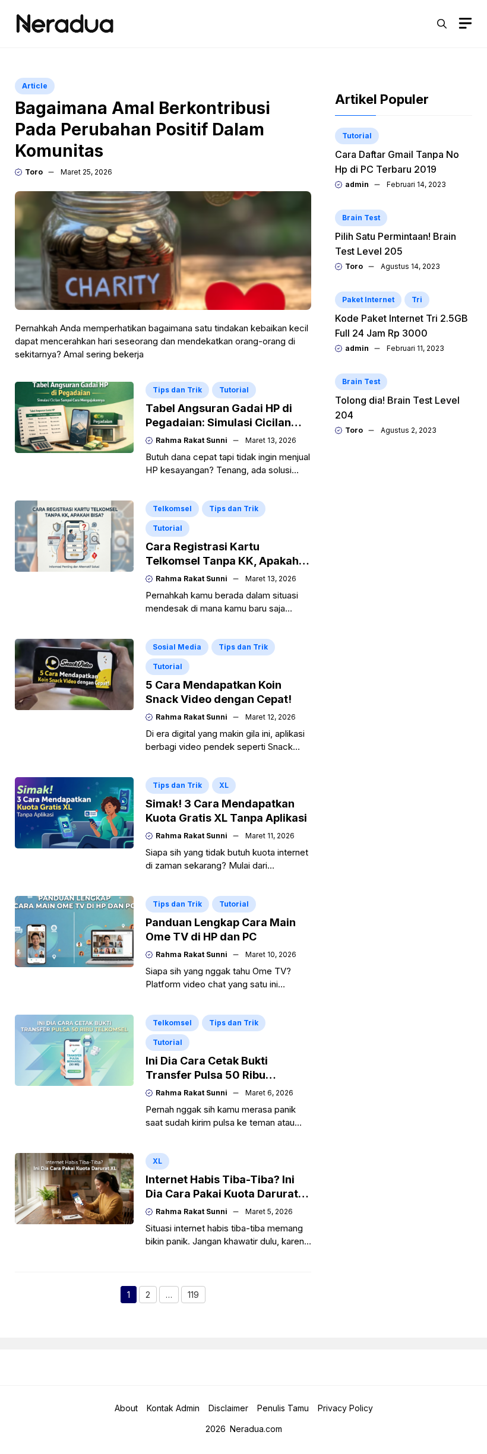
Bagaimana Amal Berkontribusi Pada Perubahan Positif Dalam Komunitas (142, 129)
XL (224, 785)
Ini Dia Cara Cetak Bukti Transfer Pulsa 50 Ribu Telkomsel (207, 1074)
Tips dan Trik (177, 389)
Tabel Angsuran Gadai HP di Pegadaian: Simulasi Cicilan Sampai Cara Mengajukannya (223, 422)
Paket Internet (368, 299)
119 (196, 1296)
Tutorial (234, 389)
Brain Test (361, 217)
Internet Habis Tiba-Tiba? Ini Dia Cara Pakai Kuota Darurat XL (222, 1193)
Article (35, 85)
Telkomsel (172, 508)
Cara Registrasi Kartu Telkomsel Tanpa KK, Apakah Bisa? (222, 560)
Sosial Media (177, 646)
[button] (441, 24)
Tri (417, 299)
